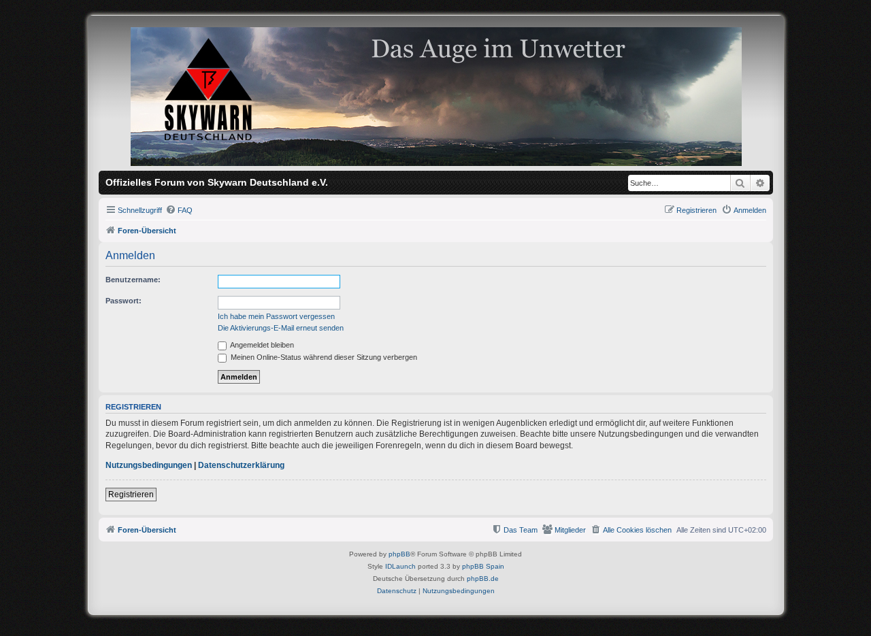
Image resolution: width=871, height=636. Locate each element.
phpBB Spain (483, 566)
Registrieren (131, 494)
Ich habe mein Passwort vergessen (276, 316)
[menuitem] (179, 210)
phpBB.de (483, 578)
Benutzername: (133, 279)
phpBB (399, 554)
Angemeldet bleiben (261, 345)
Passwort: (123, 301)
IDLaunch (400, 566)
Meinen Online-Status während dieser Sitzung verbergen (323, 357)
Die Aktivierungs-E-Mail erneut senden (281, 328)
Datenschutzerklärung (241, 465)
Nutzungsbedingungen (148, 465)
